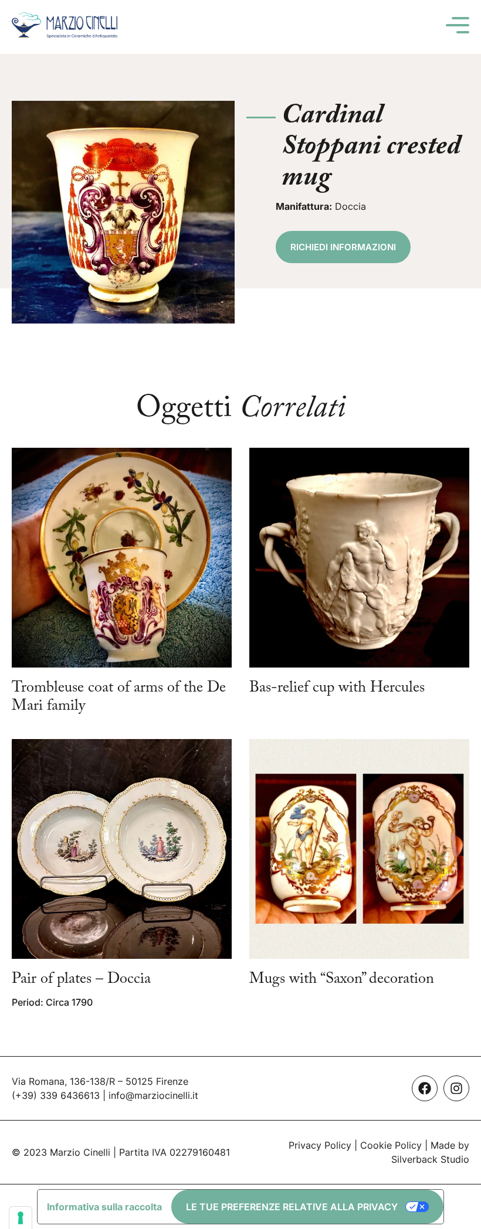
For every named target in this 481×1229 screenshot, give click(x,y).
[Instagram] (456, 1088)
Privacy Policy (320, 1145)
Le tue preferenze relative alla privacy (292, 1207)
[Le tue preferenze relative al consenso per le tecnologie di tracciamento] (20, 1218)
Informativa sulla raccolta (104, 1207)
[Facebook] (425, 1088)
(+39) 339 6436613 (56, 1095)
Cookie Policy (391, 1145)
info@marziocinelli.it (153, 1095)
